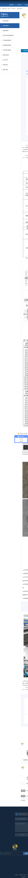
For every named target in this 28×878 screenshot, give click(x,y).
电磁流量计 (6, 30)
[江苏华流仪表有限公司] (15, 847)
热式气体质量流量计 (8, 35)
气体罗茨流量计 (7, 50)
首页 (9, 8)
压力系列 (5, 59)
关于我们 (19, 4)
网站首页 (11, 4)
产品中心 (13, 8)
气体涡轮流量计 (7, 40)
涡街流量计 (6, 20)
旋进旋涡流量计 (7, 45)
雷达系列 (5, 64)
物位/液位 (5, 69)
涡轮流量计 (20, 8)
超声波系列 (6, 55)
